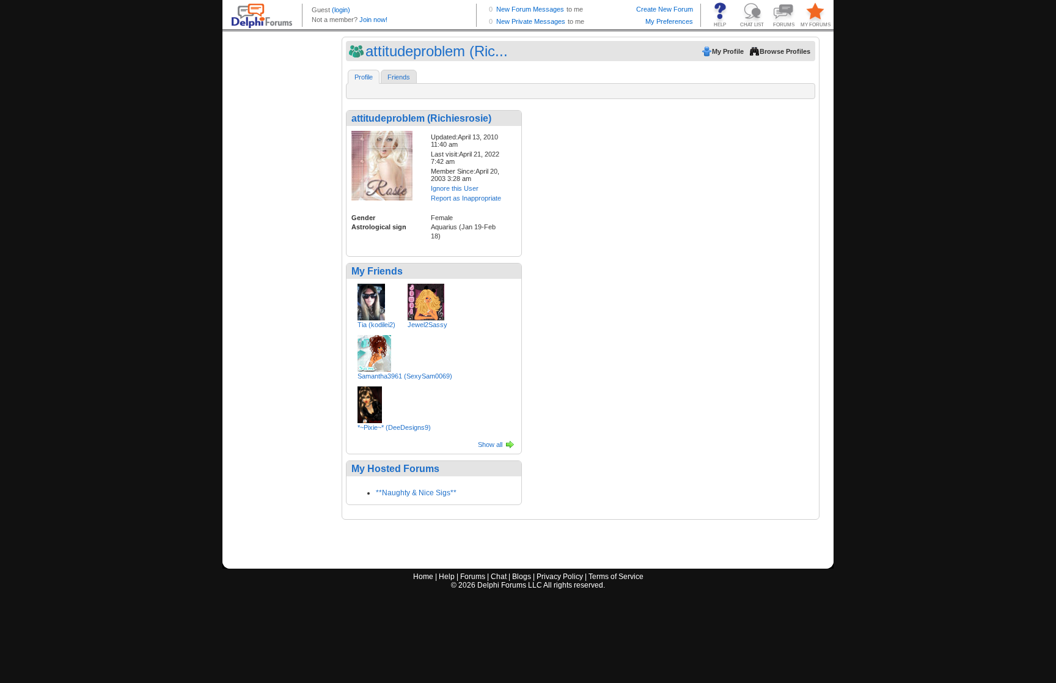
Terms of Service (616, 576)
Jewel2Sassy (427, 324)
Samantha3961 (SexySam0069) (405, 376)
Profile (363, 77)
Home (423, 576)
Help (447, 576)
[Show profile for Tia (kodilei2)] (371, 299)
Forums (472, 576)
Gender (363, 217)
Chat (499, 576)
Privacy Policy (560, 576)
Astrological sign (378, 227)
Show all (490, 444)
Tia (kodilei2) (376, 324)
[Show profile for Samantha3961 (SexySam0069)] (374, 351)
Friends (398, 77)
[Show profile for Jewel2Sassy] (426, 299)
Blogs (521, 576)
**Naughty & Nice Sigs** (416, 493)
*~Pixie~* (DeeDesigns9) (394, 427)
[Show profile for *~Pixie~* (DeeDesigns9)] (370, 402)
